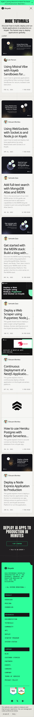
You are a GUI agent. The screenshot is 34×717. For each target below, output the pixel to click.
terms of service (12, 676)
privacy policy (11, 680)
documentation (11, 619)
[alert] (17, 711)
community (9, 627)
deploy (7, 634)
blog (7, 654)
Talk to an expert (17, 550)
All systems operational (15, 587)
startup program (12, 638)
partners (8, 661)
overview (8, 600)
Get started (17, 543)
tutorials (9, 623)
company (8, 673)
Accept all (6, 714)
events (7, 665)
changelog (9, 607)
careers (8, 669)
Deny (13, 714)
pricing (8, 603)
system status (11, 642)
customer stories (12, 658)
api (6, 630)
